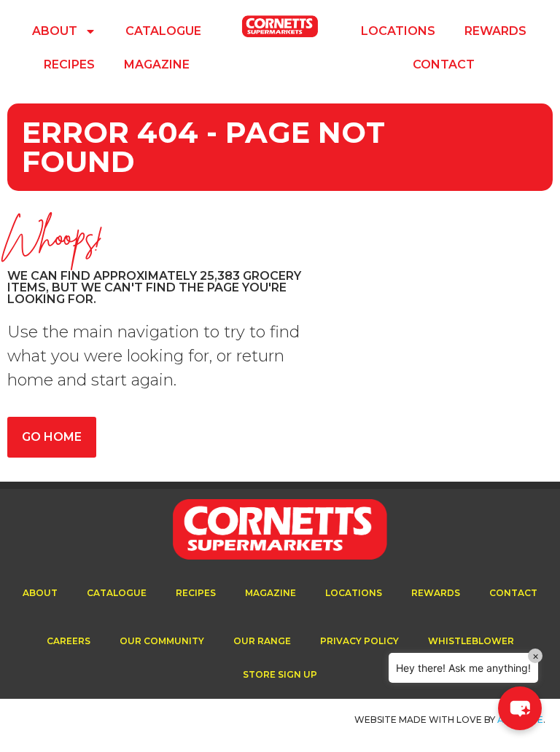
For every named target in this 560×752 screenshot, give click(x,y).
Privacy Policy (359, 640)
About (54, 31)
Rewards (495, 31)
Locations (398, 31)
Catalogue (163, 31)
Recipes (69, 64)
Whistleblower (471, 640)
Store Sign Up (280, 674)
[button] (520, 708)
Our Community (162, 640)
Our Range (262, 640)
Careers (68, 640)
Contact (444, 64)
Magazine (157, 64)
